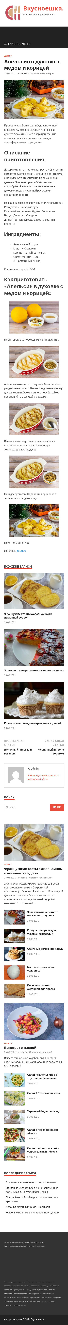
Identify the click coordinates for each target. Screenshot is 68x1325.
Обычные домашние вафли (45, 948)
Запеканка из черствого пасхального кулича (34, 670)
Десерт (8, 56)
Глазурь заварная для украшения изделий (32, 723)
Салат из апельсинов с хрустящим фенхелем (42, 1076)
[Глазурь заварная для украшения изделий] (34, 719)
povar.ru (21, 550)
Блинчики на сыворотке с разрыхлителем (31, 1182)
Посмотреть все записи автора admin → (43, 777)
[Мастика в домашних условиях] (14, 978)
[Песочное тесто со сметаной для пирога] (14, 996)
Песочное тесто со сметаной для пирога (41, 987)
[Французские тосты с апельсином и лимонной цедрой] (34, 610)
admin (24, 73)
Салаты (8, 1043)
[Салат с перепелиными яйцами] (14, 1141)
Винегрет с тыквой (20, 1047)
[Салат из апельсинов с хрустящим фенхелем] (14, 1086)
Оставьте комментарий (42, 73)
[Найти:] (34, 807)
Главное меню (19, 43)
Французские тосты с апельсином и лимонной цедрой (28, 615)
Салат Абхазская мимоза (43, 1093)
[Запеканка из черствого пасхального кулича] (34, 666)
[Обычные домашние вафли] (14, 960)
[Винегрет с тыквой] (34, 1040)
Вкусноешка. (43, 8)
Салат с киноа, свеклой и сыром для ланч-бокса (43, 1149)
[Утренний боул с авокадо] (14, 1122)
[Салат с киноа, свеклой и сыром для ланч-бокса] (14, 1159)
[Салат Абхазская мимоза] (14, 1104)
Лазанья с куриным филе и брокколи (28, 1206)
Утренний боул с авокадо (43, 1111)
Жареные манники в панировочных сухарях (32, 1212)
